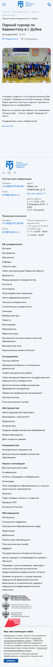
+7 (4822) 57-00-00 (13, 186)
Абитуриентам (10, 407)
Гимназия (7, 311)
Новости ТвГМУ (9, 15)
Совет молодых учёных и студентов (20, 498)
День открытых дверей (14, 439)
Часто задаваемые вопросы (16, 297)
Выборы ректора (10, 315)
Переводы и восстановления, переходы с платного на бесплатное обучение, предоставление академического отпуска (23, 568)
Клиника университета (14, 302)
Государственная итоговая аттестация (22, 553)
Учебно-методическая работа (17, 373)
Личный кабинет (10, 360)
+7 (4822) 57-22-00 (12, 223)
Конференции (9, 472)
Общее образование (12, 434)
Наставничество (10, 397)
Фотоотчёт (7, 126)
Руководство (8, 253)
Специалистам (10, 445)
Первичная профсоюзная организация (22, 393)
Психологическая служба (15, 402)
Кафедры (6, 262)
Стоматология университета (17, 306)
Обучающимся (10, 512)
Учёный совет (9, 266)
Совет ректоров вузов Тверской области (23, 271)
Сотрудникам (10, 356)
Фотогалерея (8, 324)
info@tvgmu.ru (10, 194)
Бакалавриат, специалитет (16, 416)
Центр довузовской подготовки (18, 412)
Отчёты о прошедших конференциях (20, 476)
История (6, 248)
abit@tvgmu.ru (10, 231)
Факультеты (8, 257)
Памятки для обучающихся (16, 539)
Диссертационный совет (15, 467)
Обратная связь (10, 333)
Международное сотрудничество (19, 279)
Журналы (7, 493)
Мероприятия (9, 329)
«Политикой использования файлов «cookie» (25, 649)
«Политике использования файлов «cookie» (22, 639)
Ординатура (8, 421)
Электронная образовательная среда (21, 526)
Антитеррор (8, 288)
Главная (5, 12)
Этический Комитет (12, 507)
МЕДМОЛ (6, 548)
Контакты (7, 284)
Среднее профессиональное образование (23, 430)
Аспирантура (9, 425)
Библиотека (8, 535)
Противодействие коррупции (17, 293)
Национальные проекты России (18, 350)
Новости (35, 12)
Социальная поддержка (14, 521)
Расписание (8, 517)
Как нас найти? (35, 193)
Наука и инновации (13, 463)
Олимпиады (8, 481)
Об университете (20, 12)
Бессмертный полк (11, 345)
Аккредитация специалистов (17, 449)
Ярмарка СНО (9, 502)
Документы (8, 275)
